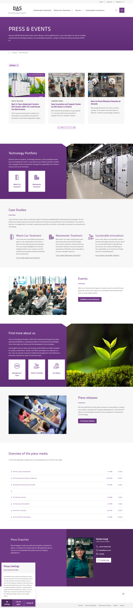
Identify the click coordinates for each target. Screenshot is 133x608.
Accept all (30, 603)
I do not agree (18, 603)
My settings (7, 603)
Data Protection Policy (11, 570)
